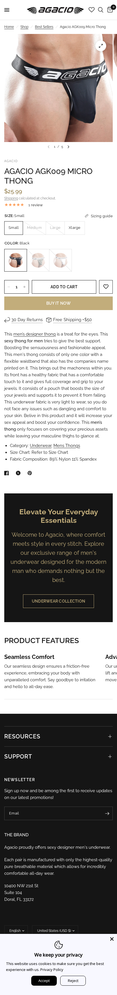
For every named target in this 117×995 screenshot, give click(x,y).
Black (15, 260)
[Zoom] (100, 45)
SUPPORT (18, 756)
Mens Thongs (66, 445)
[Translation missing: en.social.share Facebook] (7, 473)
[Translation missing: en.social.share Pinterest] (31, 473)
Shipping (11, 198)
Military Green (38, 260)
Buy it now (58, 303)
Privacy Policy (51, 969)
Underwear (40, 445)
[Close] (112, 939)
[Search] (100, 10)
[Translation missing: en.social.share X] (19, 473)
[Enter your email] (107, 813)
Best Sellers (44, 27)
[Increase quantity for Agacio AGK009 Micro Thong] (24, 286)
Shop (24, 27)
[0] (109, 10)
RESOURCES (22, 736)
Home (9, 27)
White (60, 260)
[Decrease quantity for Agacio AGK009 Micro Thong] (9, 286)
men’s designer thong (34, 334)
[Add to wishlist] (106, 287)
